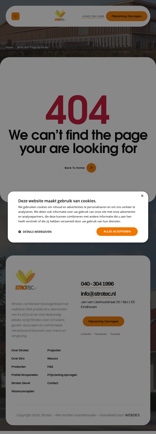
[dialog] (78, 217)
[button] (35, 232)
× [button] (142, 196)
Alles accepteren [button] (117, 231)
